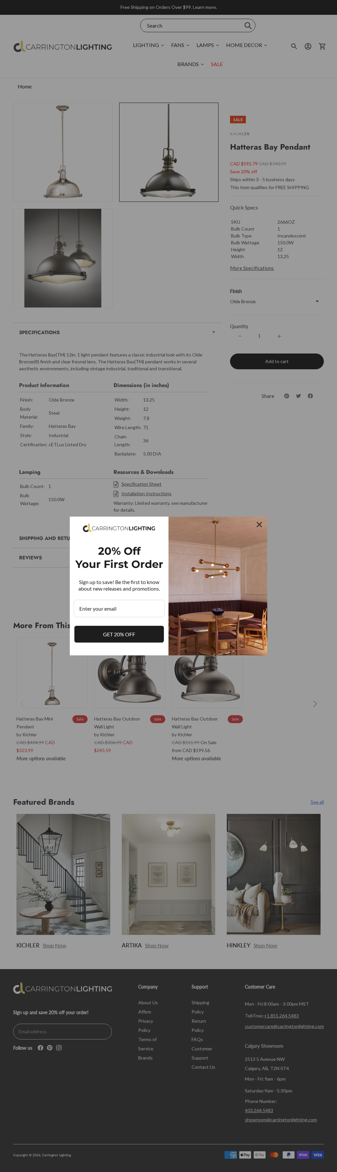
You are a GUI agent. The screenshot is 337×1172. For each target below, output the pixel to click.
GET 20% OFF (119, 634)
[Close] (259, 524)
